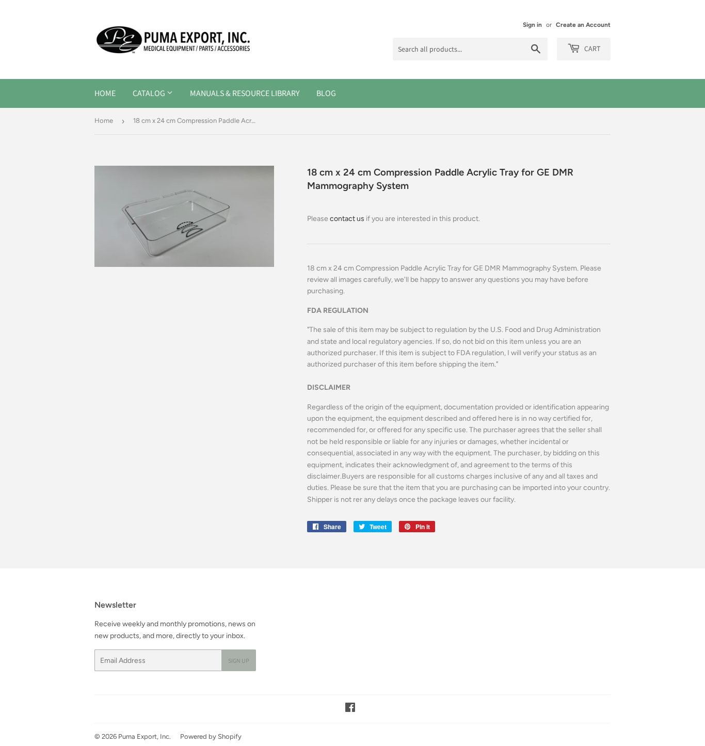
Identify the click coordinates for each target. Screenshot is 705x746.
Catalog (150, 93)
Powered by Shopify (211, 736)
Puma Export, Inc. (144, 736)
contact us (347, 218)
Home (105, 93)
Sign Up (238, 660)
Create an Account (583, 24)
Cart (591, 48)
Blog (326, 93)
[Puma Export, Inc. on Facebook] (350, 709)
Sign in (532, 24)
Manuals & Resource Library (244, 93)
